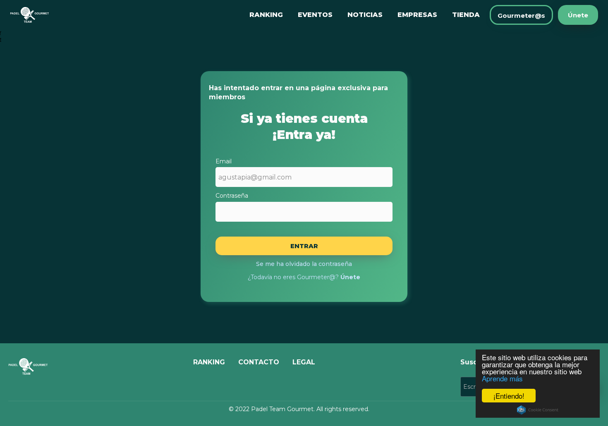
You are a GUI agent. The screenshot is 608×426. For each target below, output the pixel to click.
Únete (578, 15)
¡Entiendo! (508, 395)
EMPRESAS (417, 15)
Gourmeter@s (521, 15)
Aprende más (502, 378)
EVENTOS (315, 15)
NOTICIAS (365, 15)
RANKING (266, 15)
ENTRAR (304, 246)
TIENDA (466, 15)
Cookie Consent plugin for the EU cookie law (537, 409)
